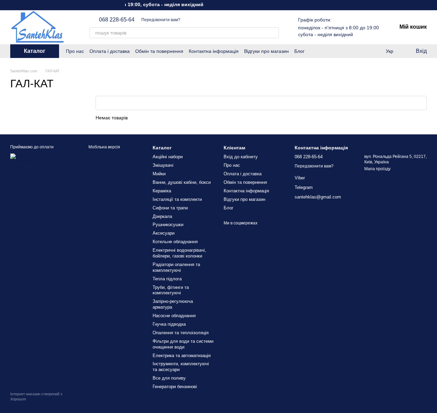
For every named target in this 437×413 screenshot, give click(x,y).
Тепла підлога (167, 278)
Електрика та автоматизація (182, 355)
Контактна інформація (214, 51)
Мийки (159, 173)
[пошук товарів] (273, 32)
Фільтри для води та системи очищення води (183, 344)
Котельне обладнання (175, 241)
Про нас (75, 51)
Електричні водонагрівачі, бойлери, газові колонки (179, 253)
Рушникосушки (168, 224)
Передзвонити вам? (160, 19)
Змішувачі (163, 165)
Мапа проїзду (377, 168)
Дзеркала (162, 216)
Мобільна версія (103, 147)
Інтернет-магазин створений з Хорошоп (36, 396)
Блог (299, 51)
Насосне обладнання (174, 315)
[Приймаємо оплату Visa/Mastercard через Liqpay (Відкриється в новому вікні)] (40, 161)
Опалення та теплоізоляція (181, 332)
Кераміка (162, 190)
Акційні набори (168, 156)
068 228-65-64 (117, 20)
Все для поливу (169, 378)
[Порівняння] (375, 51)
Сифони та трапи (170, 207)
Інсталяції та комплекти (177, 199)
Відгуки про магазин (266, 51)
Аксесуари (163, 233)
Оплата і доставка (109, 51)
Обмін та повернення (159, 51)
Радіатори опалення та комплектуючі (176, 267)
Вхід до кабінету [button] (241, 156)
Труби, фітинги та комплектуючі (171, 290)
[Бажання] (361, 51)
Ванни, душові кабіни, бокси (182, 182)
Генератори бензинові (175, 386)
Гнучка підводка (169, 324)
